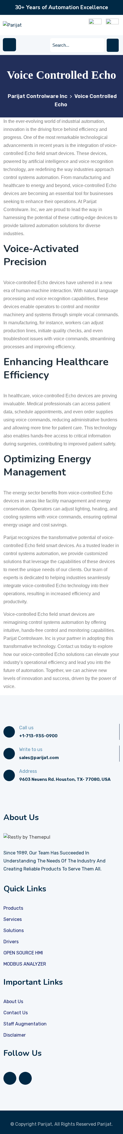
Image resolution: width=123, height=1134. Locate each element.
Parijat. (105, 1124)
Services (12, 919)
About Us (13, 1001)
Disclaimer (14, 1035)
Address (28, 771)
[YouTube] (25, 1078)
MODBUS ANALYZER (24, 964)
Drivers (11, 941)
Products (13, 908)
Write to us (30, 749)
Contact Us (15, 1012)
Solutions (13, 930)
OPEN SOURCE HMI (23, 953)
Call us (26, 727)
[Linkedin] (9, 1078)
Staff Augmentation (25, 1024)
